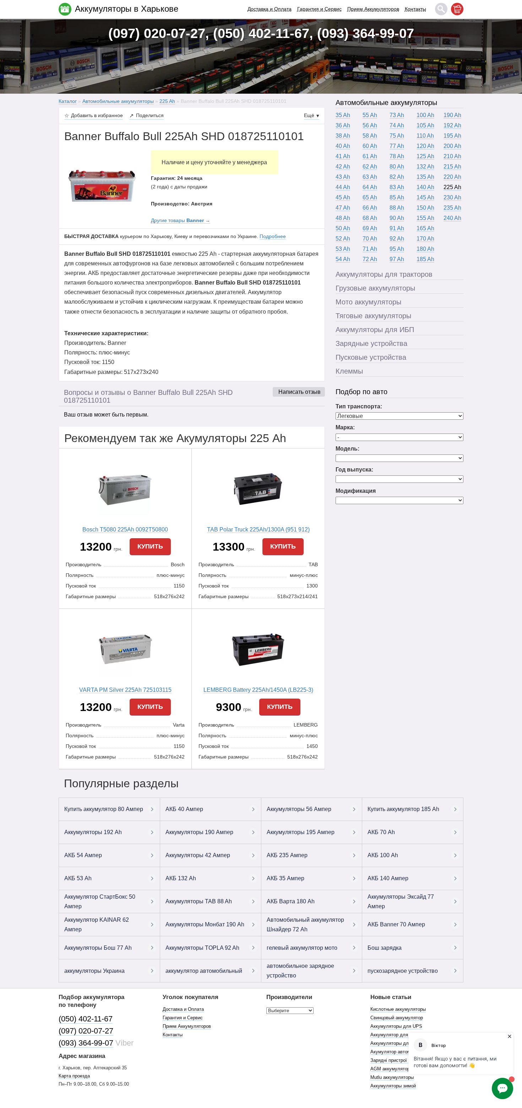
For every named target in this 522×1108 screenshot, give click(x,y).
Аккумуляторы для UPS (396, 1026)
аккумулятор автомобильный (203, 971)
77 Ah (397, 146)
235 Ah (452, 208)
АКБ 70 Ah (381, 832)
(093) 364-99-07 (86, 1042)
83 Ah (397, 187)
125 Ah (425, 156)
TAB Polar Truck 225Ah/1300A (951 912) (258, 530)
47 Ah (343, 208)
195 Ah (452, 136)
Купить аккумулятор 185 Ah (403, 809)
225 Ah (452, 187)
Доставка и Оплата (270, 9)
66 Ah (370, 208)
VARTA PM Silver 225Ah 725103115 (125, 690)
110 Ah (425, 136)
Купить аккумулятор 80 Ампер (103, 809)
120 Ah (425, 146)
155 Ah (425, 218)
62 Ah (370, 167)
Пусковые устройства (371, 357)
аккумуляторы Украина (94, 971)
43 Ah (343, 177)
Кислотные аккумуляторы (398, 1009)
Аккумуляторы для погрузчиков (404, 1043)
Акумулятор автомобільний (399, 1051)
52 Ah (343, 239)
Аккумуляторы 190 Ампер (199, 832)
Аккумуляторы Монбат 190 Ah (204, 924)
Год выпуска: (354, 470)
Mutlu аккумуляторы (392, 1077)
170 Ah (425, 239)
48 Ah (343, 218)
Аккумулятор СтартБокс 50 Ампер (99, 901)
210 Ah (452, 156)
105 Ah (425, 125)
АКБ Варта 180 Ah (291, 901)
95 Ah (397, 249)
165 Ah (425, 228)
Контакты (415, 9)
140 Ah (425, 187)
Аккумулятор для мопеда (397, 1034)
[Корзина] (457, 9)
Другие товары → (180, 220)
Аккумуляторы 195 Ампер (301, 832)
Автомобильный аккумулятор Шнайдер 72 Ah (305, 924)
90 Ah (397, 218)
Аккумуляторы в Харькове (126, 8)
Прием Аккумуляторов (373, 9)
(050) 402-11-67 (86, 1018)
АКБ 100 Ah (383, 855)
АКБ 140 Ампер (388, 878)
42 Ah (343, 167)
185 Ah (425, 259)
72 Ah (370, 259)
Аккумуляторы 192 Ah (93, 832)
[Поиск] (441, 9)
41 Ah (343, 156)
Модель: (347, 449)
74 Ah (397, 125)
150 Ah (425, 208)
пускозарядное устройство (403, 971)
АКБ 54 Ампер (83, 855)
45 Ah (343, 197)
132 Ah (425, 167)
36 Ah (343, 125)
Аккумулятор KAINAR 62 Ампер (96, 924)
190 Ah (452, 115)
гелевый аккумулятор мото (302, 948)
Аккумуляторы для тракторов (384, 274)
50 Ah (343, 228)
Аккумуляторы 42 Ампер (197, 855)
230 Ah (452, 197)
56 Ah (370, 125)
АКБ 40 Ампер (184, 809)
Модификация (356, 491)
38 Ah (343, 136)
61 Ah (370, 156)
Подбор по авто (361, 392)
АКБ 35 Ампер (285, 878)
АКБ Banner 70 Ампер (396, 924)
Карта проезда (74, 1076)
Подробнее (273, 236)
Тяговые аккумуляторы (373, 316)
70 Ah (370, 239)
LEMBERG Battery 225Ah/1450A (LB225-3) (258, 690)
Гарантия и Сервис (319, 9)
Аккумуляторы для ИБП (375, 329)
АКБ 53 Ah (78, 878)
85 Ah (397, 197)
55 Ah (370, 115)
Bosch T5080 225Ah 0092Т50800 (125, 530)
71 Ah (370, 249)
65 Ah (370, 197)
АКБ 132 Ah (180, 878)
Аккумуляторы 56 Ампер (299, 809)
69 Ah (370, 228)
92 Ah (397, 239)
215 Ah (452, 167)
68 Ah (370, 218)
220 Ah (452, 177)
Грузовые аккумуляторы (375, 288)
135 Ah (425, 177)
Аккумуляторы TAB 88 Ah (198, 901)
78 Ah (397, 156)
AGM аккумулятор (390, 1068)
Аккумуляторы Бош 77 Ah (98, 948)
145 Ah (425, 197)
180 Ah (425, 249)
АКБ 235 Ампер (287, 855)
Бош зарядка (385, 948)
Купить (150, 546)
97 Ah (397, 259)
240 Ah (452, 218)
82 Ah (397, 177)
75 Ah (397, 136)
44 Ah (343, 187)
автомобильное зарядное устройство (300, 971)
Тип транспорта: (359, 406)
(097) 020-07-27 (86, 1030)
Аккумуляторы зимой (393, 1085)
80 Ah (397, 167)
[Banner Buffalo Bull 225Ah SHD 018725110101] (102, 185)
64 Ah (370, 187)
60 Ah (370, 146)
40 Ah (343, 146)
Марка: (345, 427)
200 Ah (452, 146)
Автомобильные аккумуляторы (386, 102)
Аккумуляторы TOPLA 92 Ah (202, 948)
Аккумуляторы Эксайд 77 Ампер (401, 901)
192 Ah (452, 125)
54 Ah (343, 259)
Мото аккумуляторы (368, 302)
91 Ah (397, 228)
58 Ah (370, 136)
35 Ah (343, 115)
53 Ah (343, 249)
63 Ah (370, 177)
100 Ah (425, 115)
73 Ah (397, 115)
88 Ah (397, 208)
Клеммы (349, 371)
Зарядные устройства (371, 343)
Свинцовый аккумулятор (396, 1017)
